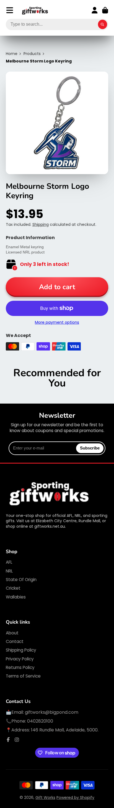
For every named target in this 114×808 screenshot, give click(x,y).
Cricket (13, 588)
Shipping (40, 224)
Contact (15, 641)
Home (11, 53)
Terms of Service (23, 676)
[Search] (102, 24)
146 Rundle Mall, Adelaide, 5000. (65, 730)
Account (94, 10)
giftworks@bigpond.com (51, 712)
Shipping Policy (21, 650)
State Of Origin (21, 579)
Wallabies (16, 597)
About (12, 633)
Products (32, 53)
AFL (9, 562)
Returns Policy (20, 667)
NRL (9, 571)
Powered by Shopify (75, 797)
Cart (105, 10)
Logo (35, 10)
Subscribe (90, 448)
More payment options (57, 322)
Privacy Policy (20, 659)
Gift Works (45, 797)
